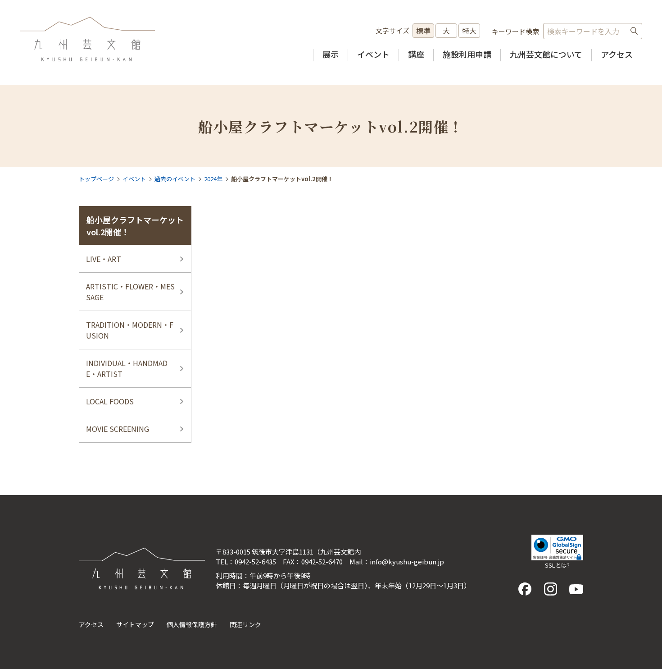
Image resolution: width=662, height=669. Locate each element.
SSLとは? (557, 565)
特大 (469, 30)
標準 (423, 30)
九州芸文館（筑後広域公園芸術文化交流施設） (87, 39)
